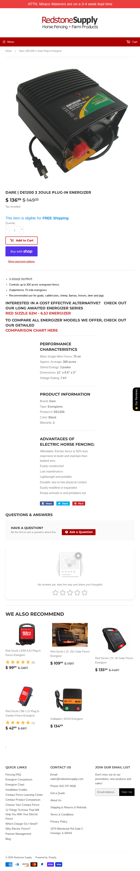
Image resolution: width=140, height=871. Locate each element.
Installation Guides (16, 789)
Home (8, 51)
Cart (134, 41)
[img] (17, 662)
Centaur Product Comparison (22, 799)
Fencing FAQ (13, 774)
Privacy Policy (58, 821)
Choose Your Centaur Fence (22, 804)
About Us (55, 800)
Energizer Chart (14, 784)
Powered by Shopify (46, 857)
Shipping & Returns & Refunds (68, 807)
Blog (8, 838)
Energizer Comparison (18, 779)
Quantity (10, 223)
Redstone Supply (23, 857)
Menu (10, 41)
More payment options (21, 261)
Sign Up (127, 792)
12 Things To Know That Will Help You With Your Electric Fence (22, 814)
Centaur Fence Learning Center (24, 794)
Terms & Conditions (62, 814)
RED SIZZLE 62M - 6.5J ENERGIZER (38, 313)
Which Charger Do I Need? (21, 823)
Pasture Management (18, 833)
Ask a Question (81, 532)
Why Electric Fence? (17, 828)
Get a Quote (57, 793)
